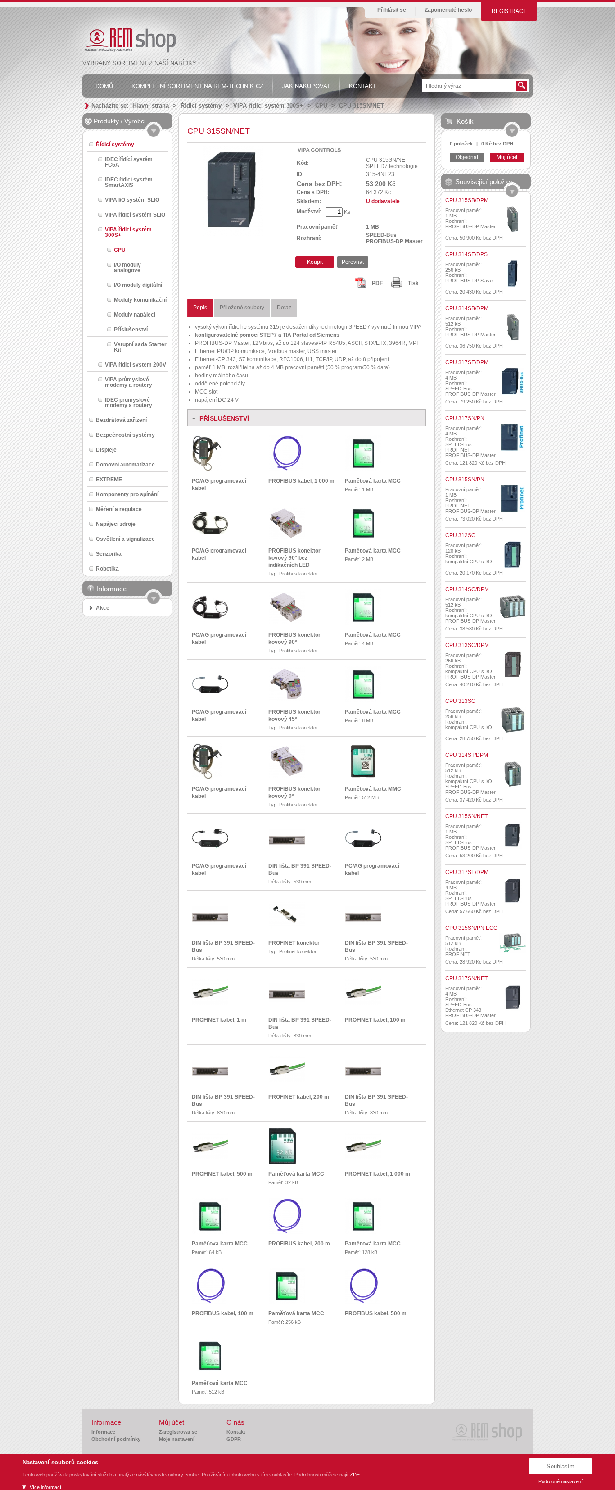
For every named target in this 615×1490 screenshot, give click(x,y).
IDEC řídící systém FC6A (129, 162)
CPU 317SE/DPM (466, 362)
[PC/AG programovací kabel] (207, 469)
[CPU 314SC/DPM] (512, 607)
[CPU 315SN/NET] (512, 835)
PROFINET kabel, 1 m (219, 1020)
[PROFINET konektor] (287, 927)
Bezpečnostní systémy (125, 435)
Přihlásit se (391, 10)
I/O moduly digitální (138, 285)
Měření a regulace (119, 509)
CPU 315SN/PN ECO (471, 928)
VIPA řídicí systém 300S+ (268, 105)
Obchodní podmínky (115, 1439)
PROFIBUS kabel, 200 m (299, 1244)
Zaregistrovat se (178, 1432)
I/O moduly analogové (127, 267)
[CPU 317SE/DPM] (512, 381)
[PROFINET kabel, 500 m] (210, 1158)
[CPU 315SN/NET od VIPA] (233, 234)
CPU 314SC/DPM (467, 589)
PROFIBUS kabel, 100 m (222, 1313)
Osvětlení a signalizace (125, 539)
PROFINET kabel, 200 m (298, 1097)
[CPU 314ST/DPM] (512, 774)
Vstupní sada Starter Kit (140, 347)
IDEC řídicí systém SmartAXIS (129, 182)
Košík (465, 121)
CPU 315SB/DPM (466, 200)
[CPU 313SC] (512, 720)
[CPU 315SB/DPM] (512, 219)
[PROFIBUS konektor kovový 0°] (287, 776)
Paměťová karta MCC (373, 481)
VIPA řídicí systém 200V (135, 364)
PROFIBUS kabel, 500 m (376, 1313)
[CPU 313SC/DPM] (512, 664)
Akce (102, 608)
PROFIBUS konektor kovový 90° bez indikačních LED (294, 558)
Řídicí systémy (201, 105)
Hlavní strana (150, 105)
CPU (321, 105)
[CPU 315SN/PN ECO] (512, 943)
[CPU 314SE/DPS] (512, 273)
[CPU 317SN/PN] (512, 437)
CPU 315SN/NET (361, 105)
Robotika (107, 568)
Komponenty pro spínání (127, 494)
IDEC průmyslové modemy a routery (128, 402)
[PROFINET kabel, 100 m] (363, 1004)
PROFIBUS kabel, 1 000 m (301, 481)
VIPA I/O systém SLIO (132, 200)
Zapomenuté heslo (448, 10)
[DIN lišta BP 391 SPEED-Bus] (287, 846)
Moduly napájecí (134, 314)
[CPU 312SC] (512, 554)
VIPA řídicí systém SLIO (135, 214)
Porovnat (353, 262)
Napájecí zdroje (116, 524)
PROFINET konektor (294, 943)
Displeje (106, 450)
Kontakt (235, 1432)
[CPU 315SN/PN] (512, 498)
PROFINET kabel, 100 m (375, 1020)
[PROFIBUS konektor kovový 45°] (287, 699)
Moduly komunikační (140, 300)
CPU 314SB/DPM (466, 308)
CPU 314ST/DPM (466, 755)
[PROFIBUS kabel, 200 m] (286, 1232)
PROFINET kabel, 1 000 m (377, 1174)
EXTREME (109, 479)
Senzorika (109, 554)
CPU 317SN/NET (466, 978)
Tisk (413, 283)
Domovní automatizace (125, 464)
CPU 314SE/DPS (466, 254)
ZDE (355, 1474)
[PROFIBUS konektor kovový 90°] (287, 622)
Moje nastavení (176, 1439)
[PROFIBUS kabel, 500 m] (362, 1302)
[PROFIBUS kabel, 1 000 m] (286, 469)
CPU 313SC (460, 701)
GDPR (233, 1439)
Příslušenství (131, 329)
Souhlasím (560, 1466)
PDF (377, 283)
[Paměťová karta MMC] (363, 777)
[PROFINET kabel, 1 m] (210, 1004)
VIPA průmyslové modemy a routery (128, 382)
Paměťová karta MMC (373, 789)
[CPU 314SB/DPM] (512, 327)
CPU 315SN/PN (464, 479)
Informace (103, 1432)
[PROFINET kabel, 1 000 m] (363, 1158)
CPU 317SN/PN (464, 418)
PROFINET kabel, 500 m (222, 1174)
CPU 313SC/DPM (467, 645)
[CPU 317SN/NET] (512, 997)
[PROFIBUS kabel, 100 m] (209, 1302)
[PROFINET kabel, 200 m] (287, 1081)
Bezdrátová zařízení (121, 420)
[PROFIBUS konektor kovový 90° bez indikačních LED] (287, 537)
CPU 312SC (460, 535)
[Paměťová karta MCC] (363, 469)
